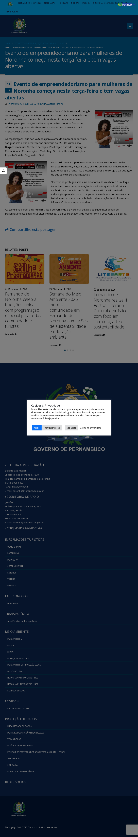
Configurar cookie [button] (52, 428)
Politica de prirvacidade (90, 427)
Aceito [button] (37, 428)
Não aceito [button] (71, 428)
